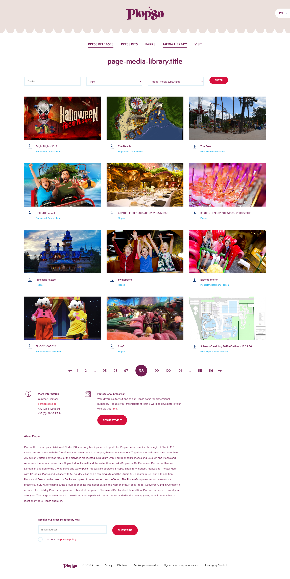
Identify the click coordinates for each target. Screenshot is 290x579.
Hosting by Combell (216, 565)
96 (115, 371)
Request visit (112, 420)
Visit (198, 44)
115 (200, 371)
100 (168, 371)
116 (211, 371)
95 (105, 371)
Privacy (108, 565)
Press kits (129, 44)
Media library (175, 44)
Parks (150, 44)
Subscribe (125, 530)
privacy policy (68, 539)
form (114, 408)
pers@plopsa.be (47, 404)
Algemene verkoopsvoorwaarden (181, 565)
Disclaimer (123, 565)
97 (126, 371)
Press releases (100, 44)
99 (157, 371)
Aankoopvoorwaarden (146, 565)
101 (179, 371)
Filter (219, 80)
